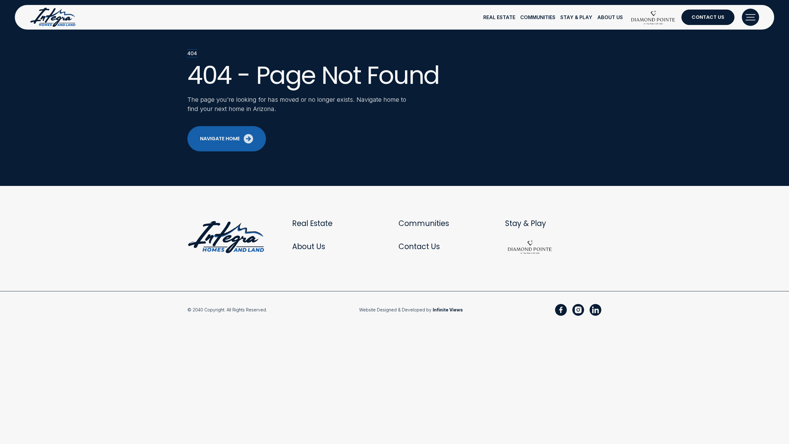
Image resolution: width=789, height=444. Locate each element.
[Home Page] (53, 17)
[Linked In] (595, 310)
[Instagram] (578, 310)
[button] (499, 17)
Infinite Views (448, 309)
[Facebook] (561, 310)
